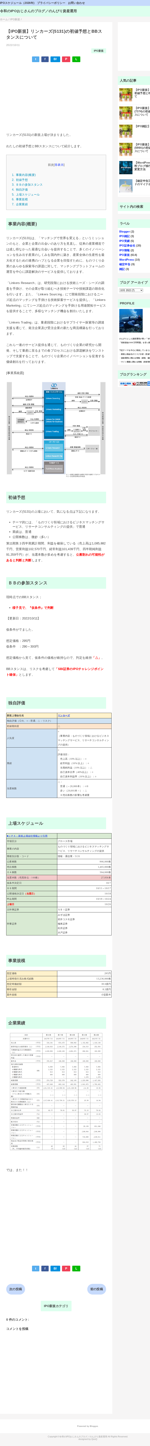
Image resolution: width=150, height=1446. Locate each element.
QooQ (94, 1439)
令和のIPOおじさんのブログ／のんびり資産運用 (38, 11)
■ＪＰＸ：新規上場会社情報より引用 (27, 835)
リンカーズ (64, 715)
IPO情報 (124, 250)
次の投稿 (15, 1289)
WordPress (126, 259)
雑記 (122, 269)
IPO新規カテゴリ (56, 1306)
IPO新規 (99, 50)
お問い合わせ (76, 2)
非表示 (59, 164)
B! (55, 59)
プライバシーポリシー (51, 2)
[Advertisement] (56, 92)
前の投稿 (96, 1289)
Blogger (124, 231)
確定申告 (124, 264)
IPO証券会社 (127, 245)
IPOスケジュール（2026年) (17, 2)
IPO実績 (124, 240)
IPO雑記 (124, 236)
